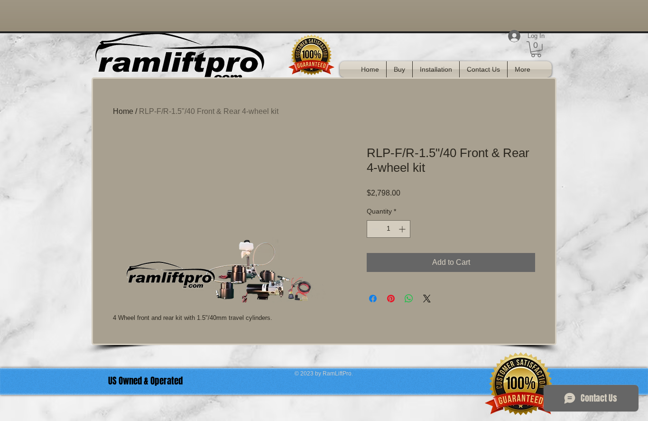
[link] (536, 49)
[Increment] (403, 229)
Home (123, 111)
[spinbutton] (388, 229)
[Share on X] (427, 298)
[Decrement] (374, 229)
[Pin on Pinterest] (391, 298)
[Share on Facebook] (373, 298)
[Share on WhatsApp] (409, 298)
